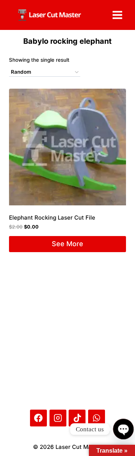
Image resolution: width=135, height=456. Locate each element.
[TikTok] (77, 418)
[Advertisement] (67, 306)
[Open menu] (117, 14)
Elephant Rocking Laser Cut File (52, 217)
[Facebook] (38, 418)
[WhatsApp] (96, 418)
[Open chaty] (123, 429)
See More (67, 244)
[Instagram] (58, 418)
